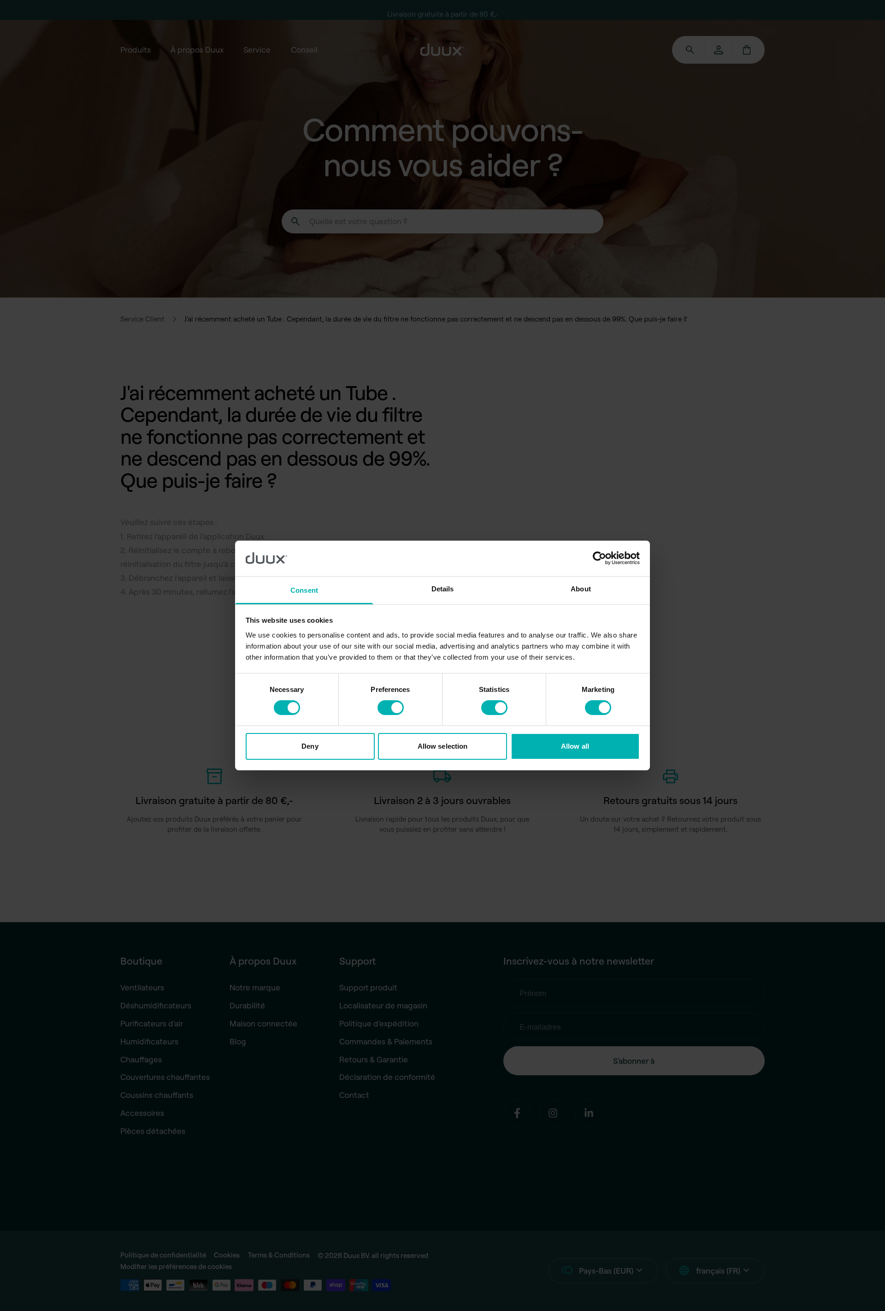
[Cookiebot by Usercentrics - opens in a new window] (599, 558)
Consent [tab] (304, 590)
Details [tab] (442, 589)
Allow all (575, 746)
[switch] (391, 707)
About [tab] (581, 589)
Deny (309, 746)
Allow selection (443, 746)
